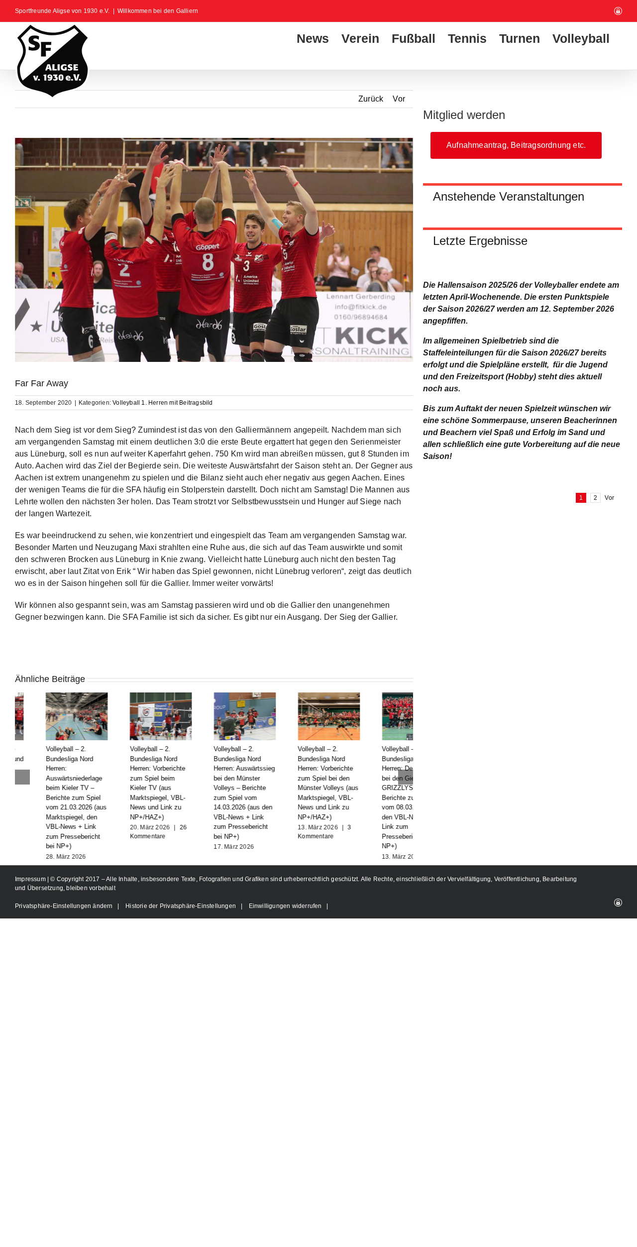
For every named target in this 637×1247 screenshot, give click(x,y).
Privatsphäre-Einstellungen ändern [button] (64, 906)
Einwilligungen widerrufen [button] (285, 906)
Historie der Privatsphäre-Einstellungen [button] (180, 906)
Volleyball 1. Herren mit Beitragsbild (162, 402)
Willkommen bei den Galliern (157, 10)
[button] (22, 777)
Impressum (31, 879)
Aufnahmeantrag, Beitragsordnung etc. (516, 145)
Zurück (370, 99)
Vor (399, 99)
